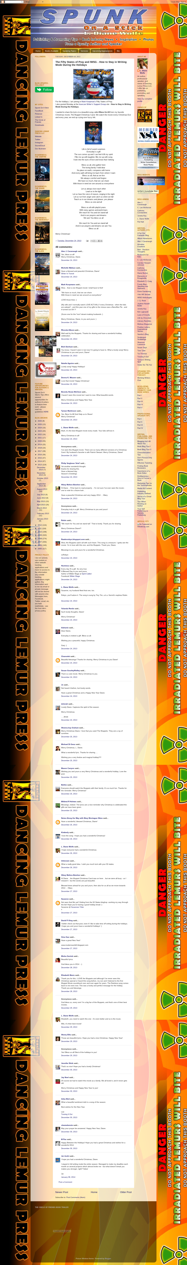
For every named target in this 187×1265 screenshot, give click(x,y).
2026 (40, 421)
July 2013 (41, 495)
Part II (139, 398)
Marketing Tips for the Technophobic (144, 484)
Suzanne (65, 899)
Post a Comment (65, 1182)
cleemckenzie (67, 1125)
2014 (40, 461)
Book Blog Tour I (144, 446)
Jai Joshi (65, 1156)
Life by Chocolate (144, 318)
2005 (40, 549)
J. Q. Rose (141, 301)
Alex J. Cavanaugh (69, 251)
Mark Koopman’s (89, 102)
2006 (40, 545)
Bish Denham (67, 347)
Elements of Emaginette (142, 277)
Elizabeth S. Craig (144, 281)
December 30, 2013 (69, 1070)
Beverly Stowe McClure (71, 392)
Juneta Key (141, 216)
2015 (40, 458)
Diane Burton (142, 273)
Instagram (39, 143)
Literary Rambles (144, 321)
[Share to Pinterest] (101, 241)
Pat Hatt (140, 222)
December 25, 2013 (69, 737)
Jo (62, 685)
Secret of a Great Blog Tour (144, 498)
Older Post (126, 1192)
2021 (40, 438)
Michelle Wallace (68, 268)
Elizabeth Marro (68, 975)
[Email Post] (87, 241)
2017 (40, 451)
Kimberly (65, 832)
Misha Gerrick (67, 956)
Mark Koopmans (68, 285)
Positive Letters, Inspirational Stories (143, 329)
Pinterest (38, 114)
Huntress (65, 566)
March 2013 (42, 508)
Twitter (37, 139)
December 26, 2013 (69, 839)
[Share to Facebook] (99, 241)
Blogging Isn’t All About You (143, 442)
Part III (140, 401)
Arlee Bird (65, 1099)
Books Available (51, 51)
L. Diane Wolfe (67, 428)
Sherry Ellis (66, 1035)
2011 (40, 529)
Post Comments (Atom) (75, 1197)
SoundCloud (40, 146)
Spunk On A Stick (42, 108)
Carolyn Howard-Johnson (144, 264)
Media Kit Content (144, 488)
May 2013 (41, 501)
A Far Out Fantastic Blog (143, 234)
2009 (40, 535)
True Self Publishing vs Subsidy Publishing (142, 512)
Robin (63, 520)
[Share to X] (96, 241)
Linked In (38, 117)
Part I (139, 395)
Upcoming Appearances (102, 51)
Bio (118, 51)
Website (38, 136)
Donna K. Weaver (68, 378)
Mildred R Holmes (68, 802)
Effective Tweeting (144, 463)
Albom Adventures (144, 238)
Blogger (108, 1259)
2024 (40, 428)
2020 (40, 441)
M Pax (63, 1139)
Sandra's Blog (143, 334)
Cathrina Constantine (142, 212)
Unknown (65, 861)
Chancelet (65, 656)
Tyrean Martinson (68, 411)
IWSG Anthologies (144, 298)
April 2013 (41, 505)
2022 (40, 434)
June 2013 (41, 498)
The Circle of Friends (40, 121)
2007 (40, 542)
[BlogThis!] (94, 241)
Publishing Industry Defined (144, 492)
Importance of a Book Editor (143, 472)
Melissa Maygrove (144, 324)
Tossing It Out (66, 1114)
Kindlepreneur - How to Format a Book (144, 478)
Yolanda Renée (67, 609)
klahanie (65, 628)
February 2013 (43, 513)
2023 (40, 431)
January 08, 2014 (68, 1177)
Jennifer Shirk (67, 1063)
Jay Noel (65, 1077)
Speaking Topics (69, 51)
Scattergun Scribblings (141, 338)
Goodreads (39, 125)
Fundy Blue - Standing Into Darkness (142, 286)
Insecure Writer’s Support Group (92, 104)
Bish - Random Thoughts (143, 251)
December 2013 (41, 468)
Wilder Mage (75, 576)
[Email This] (91, 241)
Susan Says (142, 347)
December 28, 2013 (69, 968)
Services (84, 51)
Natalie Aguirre (67, 363)
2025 (40, 424)
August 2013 (42, 489)
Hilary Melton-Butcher (70, 485)
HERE (46, 412)
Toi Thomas (142, 354)
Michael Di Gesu (68, 744)
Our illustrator (40, 149)
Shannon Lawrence (141, 343)
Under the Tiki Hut (144, 365)
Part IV (140, 404)
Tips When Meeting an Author (141, 504)
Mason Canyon (67, 768)
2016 (40, 455)
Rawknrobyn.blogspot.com (73, 539)
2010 (40, 532)
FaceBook (39, 111)
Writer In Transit (67, 274)
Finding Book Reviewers (142, 467)
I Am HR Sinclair (143, 294)
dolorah (64, 704)
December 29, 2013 (69, 1008)
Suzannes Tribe (77, 907)
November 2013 (41, 474)
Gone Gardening (144, 291)
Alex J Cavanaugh (144, 241)
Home (38, 51)
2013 (40, 465)
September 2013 (41, 485)
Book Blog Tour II (144, 449)
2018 (40, 448)
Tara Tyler (141, 351)
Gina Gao (65, 937)
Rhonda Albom (67, 330)
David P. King (67, 920)
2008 (40, 539)
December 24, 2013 (69, 260)
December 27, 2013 (69, 891)
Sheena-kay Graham (70, 728)
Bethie (64, 785)
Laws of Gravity (143, 315)
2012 (40, 525)
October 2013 (42, 478)
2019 (40, 445)
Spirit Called (86, 574)
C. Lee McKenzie (144, 208)
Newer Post (61, 1192)
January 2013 (42, 519)
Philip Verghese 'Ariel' (70, 463)
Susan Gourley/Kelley (70, 671)
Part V (139, 408)
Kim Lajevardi (142, 312)
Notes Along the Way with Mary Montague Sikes (82, 818)
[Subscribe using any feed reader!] (43, 98)
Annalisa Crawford (141, 245)
